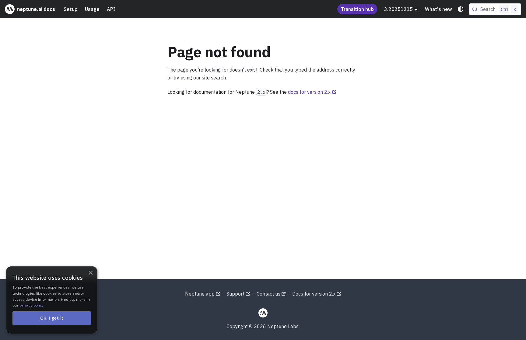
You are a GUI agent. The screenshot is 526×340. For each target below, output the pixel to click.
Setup (71, 9)
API (111, 9)
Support (235, 294)
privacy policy (31, 305)
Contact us (268, 294)
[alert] (51, 300)
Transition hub (357, 9)
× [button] (90, 273)
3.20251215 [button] (398, 9)
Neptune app (200, 294)
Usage (92, 9)
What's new (438, 9)
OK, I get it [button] (52, 318)
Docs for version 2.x (313, 294)
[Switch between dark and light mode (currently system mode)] (460, 9)
